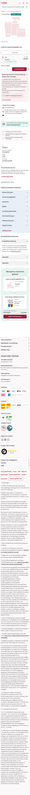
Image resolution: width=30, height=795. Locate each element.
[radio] (3, 57)
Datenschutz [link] (4, 474)
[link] (3, 428)
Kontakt (24, 474)
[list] (15, 27)
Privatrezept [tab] (15, 52)
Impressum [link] (4, 479)
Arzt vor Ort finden (6, 99)
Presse (15, 471)
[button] (12, 96)
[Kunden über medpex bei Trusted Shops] (9, 451)
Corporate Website (6, 471)
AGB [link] (19, 471)
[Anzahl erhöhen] (8, 69)
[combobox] (15, 7)
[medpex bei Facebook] (2, 439)
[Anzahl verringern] (2, 69)
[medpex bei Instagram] (5, 439)
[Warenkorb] (23, 3)
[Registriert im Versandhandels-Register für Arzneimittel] (9, 418)
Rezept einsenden (16, 251)
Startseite (3, 11)
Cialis (3, 156)
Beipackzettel (7, 230)
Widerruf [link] (23, 471)
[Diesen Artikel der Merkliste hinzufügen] (28, 69)
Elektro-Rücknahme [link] (14, 474)
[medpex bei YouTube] (8, 439)
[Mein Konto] (19, 3)
